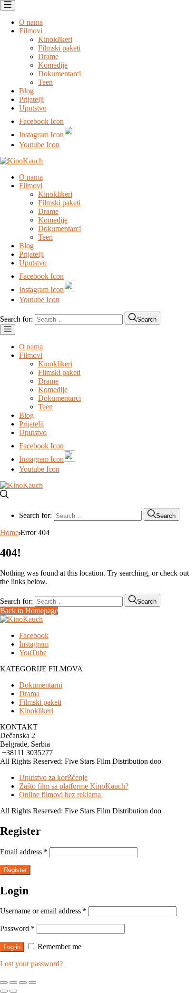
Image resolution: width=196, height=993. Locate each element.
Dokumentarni (40, 685)
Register (15, 869)
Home (9, 532)
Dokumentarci (59, 74)
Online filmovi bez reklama (60, 794)
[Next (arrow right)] (13, 991)
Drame (48, 56)
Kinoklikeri (55, 39)
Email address (24, 852)
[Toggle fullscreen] (23, 982)
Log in (12, 947)
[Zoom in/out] (32, 982)
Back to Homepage (29, 611)
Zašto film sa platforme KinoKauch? (73, 786)
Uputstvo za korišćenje (53, 777)
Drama (29, 693)
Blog (26, 91)
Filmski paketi (59, 48)
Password (17, 928)
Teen (45, 82)
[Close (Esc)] (4, 982)
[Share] (13, 982)
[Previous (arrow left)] (4, 991)
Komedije (53, 65)
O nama (31, 22)
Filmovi (30, 31)
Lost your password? (31, 964)
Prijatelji (31, 99)
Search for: (16, 319)
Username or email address (43, 911)
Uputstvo (33, 108)
